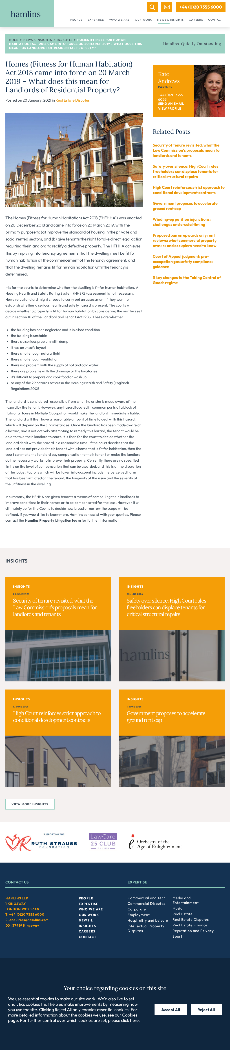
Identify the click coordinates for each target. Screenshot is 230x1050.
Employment (139, 914)
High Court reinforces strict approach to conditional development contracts (189, 190)
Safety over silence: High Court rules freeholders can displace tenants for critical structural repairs (185, 171)
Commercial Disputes (146, 903)
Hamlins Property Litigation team (53, 520)
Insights (64, 40)
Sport (177, 936)
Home (14, 40)
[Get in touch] (166, 7)
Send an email (171, 104)
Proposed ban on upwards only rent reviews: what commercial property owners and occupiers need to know (185, 240)
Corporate (137, 909)
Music (177, 908)
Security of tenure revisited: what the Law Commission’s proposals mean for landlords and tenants (187, 150)
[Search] (152, 7)
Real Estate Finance (190, 925)
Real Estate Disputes (72, 100)
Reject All (206, 1009)
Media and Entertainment (185, 900)
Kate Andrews (169, 78)
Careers (196, 19)
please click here (123, 1020)
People (76, 19)
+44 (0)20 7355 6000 (200, 7)
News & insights (170, 19)
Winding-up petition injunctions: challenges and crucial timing (182, 222)
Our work (143, 19)
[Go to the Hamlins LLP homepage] (27, 13)
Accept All (170, 1009)
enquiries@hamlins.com (29, 920)
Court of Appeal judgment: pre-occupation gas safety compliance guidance (183, 261)
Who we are (119, 19)
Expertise (96, 19)
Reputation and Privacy (193, 930)
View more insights (29, 804)
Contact (215, 19)
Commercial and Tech (147, 898)
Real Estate (182, 914)
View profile (169, 109)
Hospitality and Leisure (148, 920)
